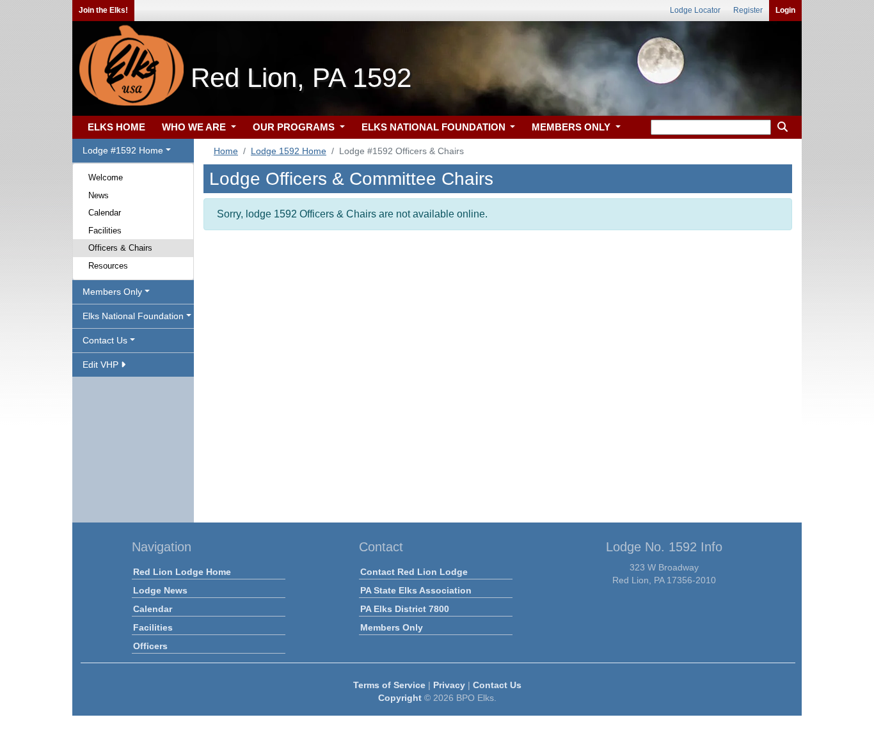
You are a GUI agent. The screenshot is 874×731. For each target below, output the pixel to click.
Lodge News (160, 590)
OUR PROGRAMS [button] (295, 127)
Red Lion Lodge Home (182, 572)
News (98, 195)
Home (226, 151)
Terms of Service (389, 685)
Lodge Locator (695, 10)
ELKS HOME (116, 127)
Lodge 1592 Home (288, 151)
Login (785, 10)
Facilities (105, 230)
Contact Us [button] (105, 340)
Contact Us (497, 685)
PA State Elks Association (416, 590)
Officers (150, 646)
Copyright (400, 698)
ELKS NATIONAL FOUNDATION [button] (435, 127)
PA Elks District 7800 (404, 609)
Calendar (104, 212)
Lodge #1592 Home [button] (123, 150)
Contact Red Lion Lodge (414, 572)
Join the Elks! (103, 10)
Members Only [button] (112, 292)
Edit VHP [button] (102, 364)
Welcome (105, 177)
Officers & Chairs (120, 248)
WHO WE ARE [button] (195, 127)
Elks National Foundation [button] (133, 316)
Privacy (449, 685)
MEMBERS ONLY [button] (572, 127)
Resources (108, 266)
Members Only (391, 627)
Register (748, 10)
